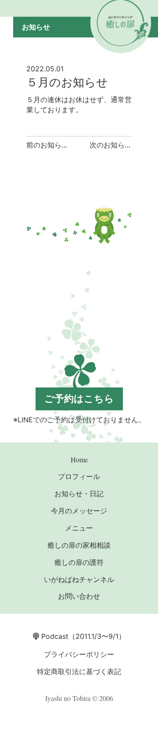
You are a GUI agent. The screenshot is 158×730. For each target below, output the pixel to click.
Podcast (53, 636)
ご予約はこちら (79, 398)
